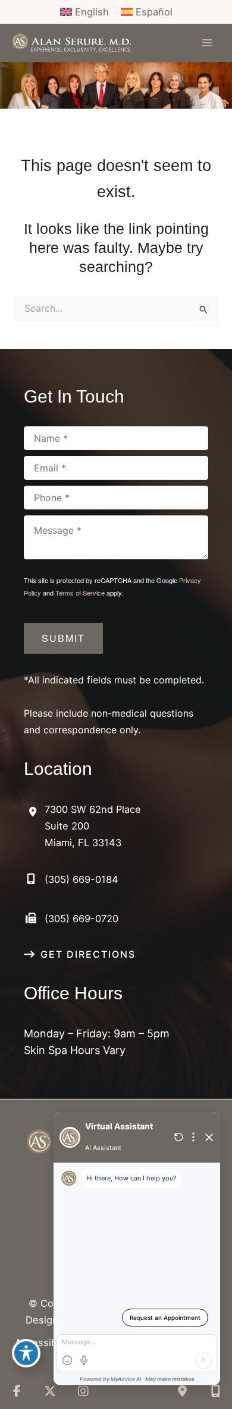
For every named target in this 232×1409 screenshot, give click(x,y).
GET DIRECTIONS (88, 954)
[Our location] (215, 1391)
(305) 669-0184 (81, 879)
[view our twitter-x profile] (50, 1391)
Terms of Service (80, 592)
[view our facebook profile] (16, 1391)
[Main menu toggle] (206, 43)
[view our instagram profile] (83, 1391)
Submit (63, 638)
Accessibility (44, 1342)
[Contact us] (182, 1391)
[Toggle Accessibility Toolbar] (26, 1353)
